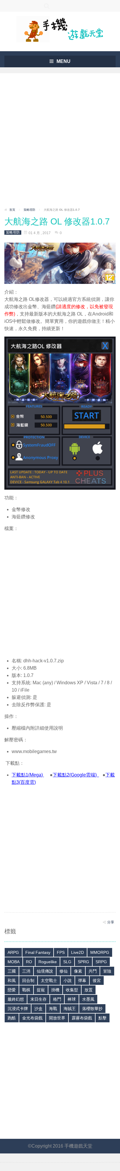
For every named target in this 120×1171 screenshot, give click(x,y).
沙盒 (38, 1008)
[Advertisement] (60, 142)
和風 (12, 980)
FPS (61, 952)
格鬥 (57, 999)
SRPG (101, 961)
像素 (78, 971)
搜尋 (47, 6)
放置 (88, 989)
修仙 (63, 971)
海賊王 (69, 1008)
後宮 (97, 980)
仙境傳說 (45, 971)
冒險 (107, 971)
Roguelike (47, 961)
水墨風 (88, 999)
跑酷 (12, 1018)
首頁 (12, 209)
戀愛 (12, 989)
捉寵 (41, 989)
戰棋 (26, 989)
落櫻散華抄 (92, 1008)
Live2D (77, 952)
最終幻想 (16, 999)
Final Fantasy (37, 952)
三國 (12, 971)
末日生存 (38, 999)
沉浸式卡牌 (18, 1008)
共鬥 (93, 971)
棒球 (72, 999)
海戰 (53, 1008)
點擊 (102, 1018)
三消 (26, 971)
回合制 (28, 980)
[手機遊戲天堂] (60, 28)
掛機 (55, 989)
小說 (67, 980)
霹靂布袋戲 (82, 1018)
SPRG (83, 961)
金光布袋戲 (32, 1018)
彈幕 (82, 980)
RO (29, 961)
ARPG (13, 952)
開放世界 (57, 1018)
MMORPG (99, 952)
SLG (67, 961)
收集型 (72, 989)
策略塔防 (29, 209)
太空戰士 (49, 980)
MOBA (14, 961)
